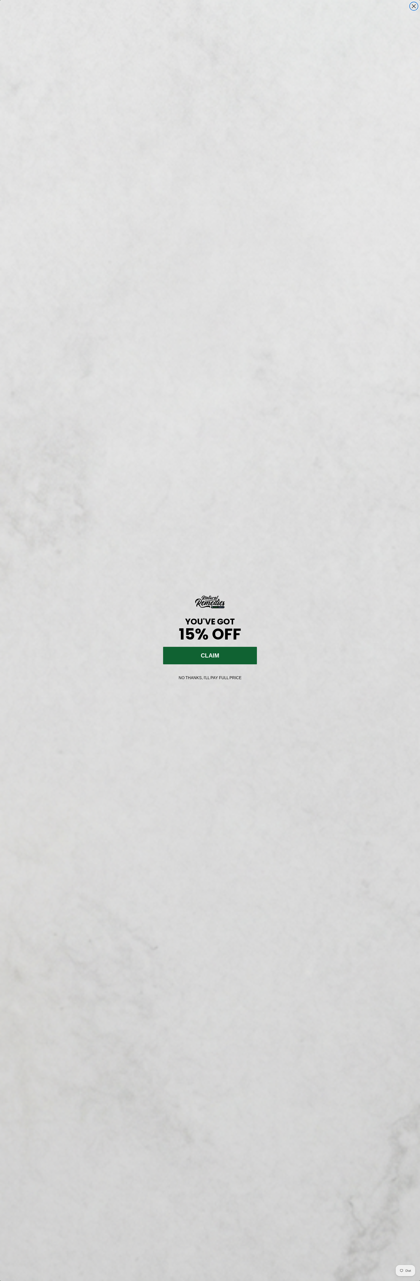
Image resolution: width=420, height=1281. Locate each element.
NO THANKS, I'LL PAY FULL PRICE (210, 678)
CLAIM (210, 655)
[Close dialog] (414, 6)
